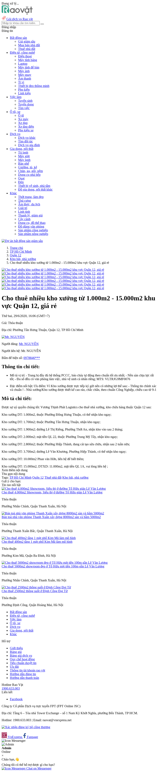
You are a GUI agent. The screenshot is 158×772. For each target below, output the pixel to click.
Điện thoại (25, 56)
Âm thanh (24, 78)
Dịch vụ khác (27, 137)
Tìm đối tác (25, 141)
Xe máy (23, 119)
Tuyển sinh (25, 100)
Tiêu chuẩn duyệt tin (23, 663)
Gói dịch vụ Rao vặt (19, 19)
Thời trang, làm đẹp (31, 197)
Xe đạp (23, 123)
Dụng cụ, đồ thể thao (31, 223)
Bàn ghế (23, 163)
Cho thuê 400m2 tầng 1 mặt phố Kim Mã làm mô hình (37, 541)
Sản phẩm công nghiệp (33, 230)
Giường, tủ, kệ (27, 167)
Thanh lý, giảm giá (30, 215)
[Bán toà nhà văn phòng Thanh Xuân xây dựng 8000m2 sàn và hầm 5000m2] (53, 513)
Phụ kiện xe (26, 130)
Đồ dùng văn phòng (31, 226)
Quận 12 (15, 255)
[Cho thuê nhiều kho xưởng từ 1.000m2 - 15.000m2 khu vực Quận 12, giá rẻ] (53, 269)
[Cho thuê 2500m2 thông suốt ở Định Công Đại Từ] (36, 587)
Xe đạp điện (26, 126)
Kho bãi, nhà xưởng (23, 259)
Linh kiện (24, 93)
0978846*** (31, 358)
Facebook (16, 699)
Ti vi (21, 82)
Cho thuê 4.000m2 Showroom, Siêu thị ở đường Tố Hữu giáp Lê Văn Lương (52, 492)
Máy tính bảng (27, 60)
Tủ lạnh (23, 152)
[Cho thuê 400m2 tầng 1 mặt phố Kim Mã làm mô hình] (39, 538)
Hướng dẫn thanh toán (24, 677)
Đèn (21, 182)
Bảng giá (16, 652)
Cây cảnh (24, 219)
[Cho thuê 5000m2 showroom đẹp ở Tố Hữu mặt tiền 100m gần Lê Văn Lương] (55, 562)
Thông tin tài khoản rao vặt (27, 670)
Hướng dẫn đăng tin (23, 674)
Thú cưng (24, 200)
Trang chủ (16, 248)
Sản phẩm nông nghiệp (33, 234)
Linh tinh (24, 211)
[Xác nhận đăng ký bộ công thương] (26, 727)
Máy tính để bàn (28, 67)
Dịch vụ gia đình (29, 145)
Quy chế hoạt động (22, 659)
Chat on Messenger (38, 768)
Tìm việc (24, 108)
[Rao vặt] (17, 13)
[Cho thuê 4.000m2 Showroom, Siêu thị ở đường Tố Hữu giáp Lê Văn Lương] (54, 488)
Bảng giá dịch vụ (21, 655)
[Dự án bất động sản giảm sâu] (22, 241)
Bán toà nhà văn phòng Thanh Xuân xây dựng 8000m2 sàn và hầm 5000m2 (51, 517)
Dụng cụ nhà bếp (29, 174)
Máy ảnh (24, 71)
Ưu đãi (14, 666)
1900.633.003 (11, 688)
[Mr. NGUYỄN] (13, 337)
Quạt (21, 178)
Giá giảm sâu (26, 41)
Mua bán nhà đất (29, 45)
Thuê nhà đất (26, 49)
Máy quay (24, 74)
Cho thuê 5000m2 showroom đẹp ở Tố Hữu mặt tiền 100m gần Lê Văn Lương (53, 566)
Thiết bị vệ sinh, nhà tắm (34, 186)
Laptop (22, 63)
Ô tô (21, 115)
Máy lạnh (24, 160)
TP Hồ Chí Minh (21, 251)
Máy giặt (24, 156)
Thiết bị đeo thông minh (33, 86)
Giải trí (22, 208)
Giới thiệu (16, 648)
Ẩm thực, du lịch (29, 204)
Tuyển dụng (26, 104)
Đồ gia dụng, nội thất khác (35, 189)
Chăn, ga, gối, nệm (30, 171)
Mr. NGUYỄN (29, 344)
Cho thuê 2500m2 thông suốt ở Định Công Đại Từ (35, 591)
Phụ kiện (24, 89)
